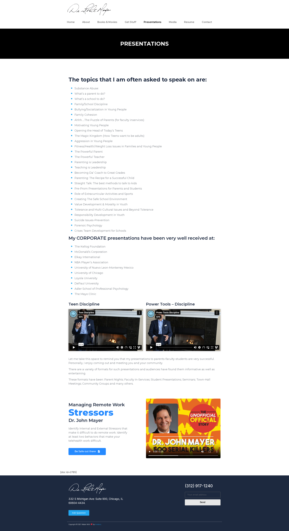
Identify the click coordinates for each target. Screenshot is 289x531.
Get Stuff (130, 22)
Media (173, 22)
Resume (189, 22)
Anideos (98, 524)
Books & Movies (107, 22)
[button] (87, 451)
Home (71, 22)
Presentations (152, 22)
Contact (207, 22)
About (86, 22)
